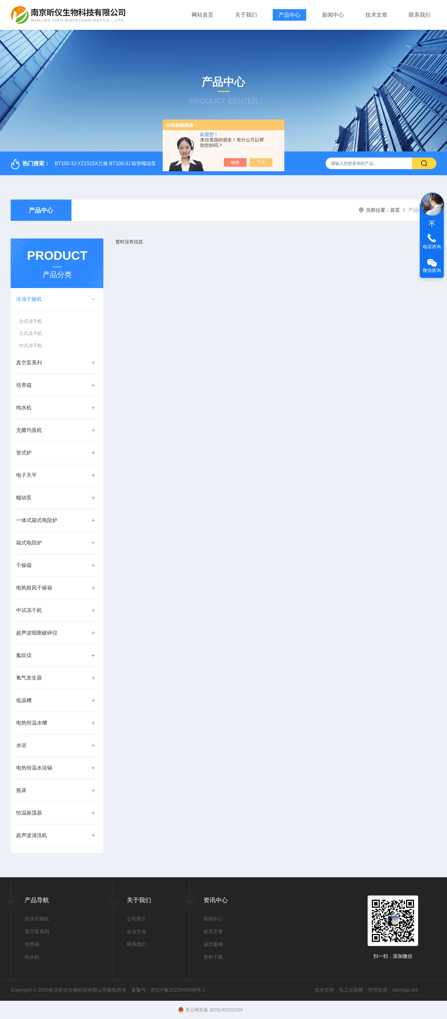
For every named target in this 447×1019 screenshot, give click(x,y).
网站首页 (202, 15)
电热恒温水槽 (31, 723)
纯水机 (24, 408)
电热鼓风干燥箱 (34, 588)
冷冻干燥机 (29, 299)
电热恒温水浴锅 (34, 768)
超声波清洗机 (31, 835)
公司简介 (136, 918)
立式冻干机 (30, 333)
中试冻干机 (29, 610)
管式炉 (24, 453)
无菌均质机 (29, 430)
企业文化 (136, 931)
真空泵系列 (29, 363)
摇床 (21, 790)
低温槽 (24, 700)
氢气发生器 (29, 678)
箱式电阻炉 (29, 543)
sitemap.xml (405, 990)
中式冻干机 (30, 345)
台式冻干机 (30, 321)
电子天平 (26, 475)
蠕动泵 (24, 498)
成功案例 (213, 944)
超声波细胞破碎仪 (36, 633)
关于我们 (246, 15)
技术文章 (376, 15)
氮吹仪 (24, 655)
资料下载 (213, 957)
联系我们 (420, 15)
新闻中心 (333, 15)
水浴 (21, 745)
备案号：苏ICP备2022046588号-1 (168, 990)
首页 (395, 210)
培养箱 (24, 385)
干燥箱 (24, 565)
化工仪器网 (351, 990)
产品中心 (289, 15)
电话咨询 (432, 246)
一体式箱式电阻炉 (36, 520)
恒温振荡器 (29, 813)
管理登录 (377, 990)
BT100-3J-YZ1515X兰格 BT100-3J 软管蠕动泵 (105, 163)
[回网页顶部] (431, 224)
